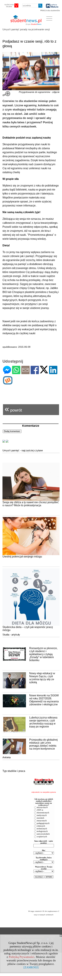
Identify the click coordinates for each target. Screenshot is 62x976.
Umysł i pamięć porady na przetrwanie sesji (26, 29)
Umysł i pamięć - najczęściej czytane (22, 450)
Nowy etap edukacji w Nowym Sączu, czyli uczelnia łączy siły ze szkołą (42, 678)
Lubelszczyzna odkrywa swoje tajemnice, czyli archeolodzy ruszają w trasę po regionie (43, 722)
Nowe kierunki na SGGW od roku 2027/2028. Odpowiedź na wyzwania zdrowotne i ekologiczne (44, 700)
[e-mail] (25, 372)
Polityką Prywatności (21, 957)
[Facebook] (35, 372)
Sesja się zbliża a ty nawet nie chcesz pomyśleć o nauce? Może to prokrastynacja (30, 504)
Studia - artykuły (11, 634)
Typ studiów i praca (13, 771)
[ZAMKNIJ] (31, 967)
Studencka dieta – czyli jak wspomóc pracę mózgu (27, 628)
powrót (13, 408)
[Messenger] (7, 372)
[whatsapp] (16, 372)
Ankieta (6, 757)
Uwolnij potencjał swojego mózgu (22, 556)
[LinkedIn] (53, 372)
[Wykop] (7, 383)
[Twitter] (44, 372)
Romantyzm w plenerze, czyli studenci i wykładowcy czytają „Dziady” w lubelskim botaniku (43, 654)
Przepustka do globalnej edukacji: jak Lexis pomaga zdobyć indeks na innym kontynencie (43, 744)
